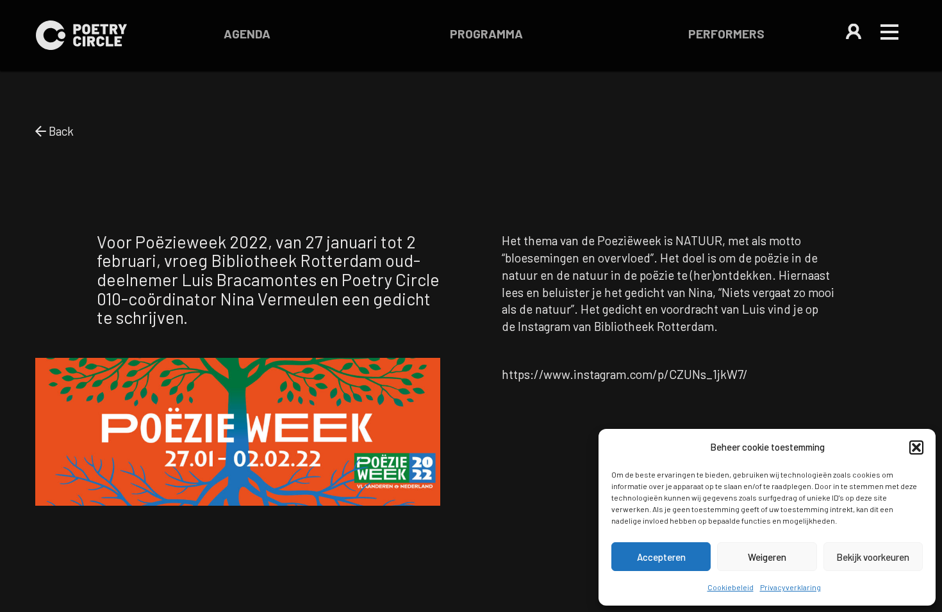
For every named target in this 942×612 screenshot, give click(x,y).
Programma (486, 33)
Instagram (544, 326)
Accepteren (661, 557)
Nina (700, 292)
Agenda (247, 33)
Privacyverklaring (790, 587)
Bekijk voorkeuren (872, 557)
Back (60, 131)
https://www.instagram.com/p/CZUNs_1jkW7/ (625, 374)
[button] (916, 447)
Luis (753, 309)
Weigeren (767, 557)
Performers (726, 33)
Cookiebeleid (730, 587)
